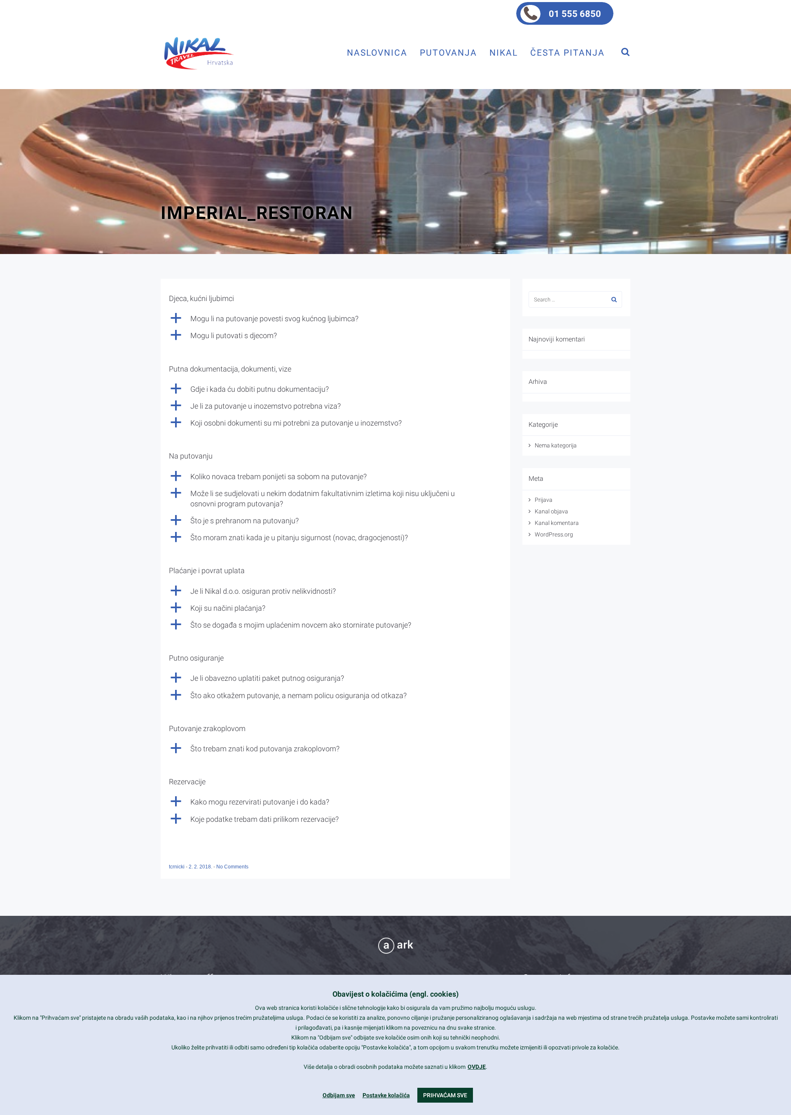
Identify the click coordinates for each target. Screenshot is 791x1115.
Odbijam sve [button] (339, 1095)
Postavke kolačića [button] (386, 1095)
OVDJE (477, 1066)
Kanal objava (551, 511)
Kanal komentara (557, 523)
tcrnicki (177, 867)
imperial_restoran (257, 212)
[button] (335, 318)
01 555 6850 (575, 14)
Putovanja (448, 52)
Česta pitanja (567, 52)
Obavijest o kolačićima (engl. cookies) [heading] (395, 994)
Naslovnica (377, 52)
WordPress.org (554, 534)
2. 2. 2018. (201, 867)
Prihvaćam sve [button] (445, 1095)
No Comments (232, 867)
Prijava (543, 499)
